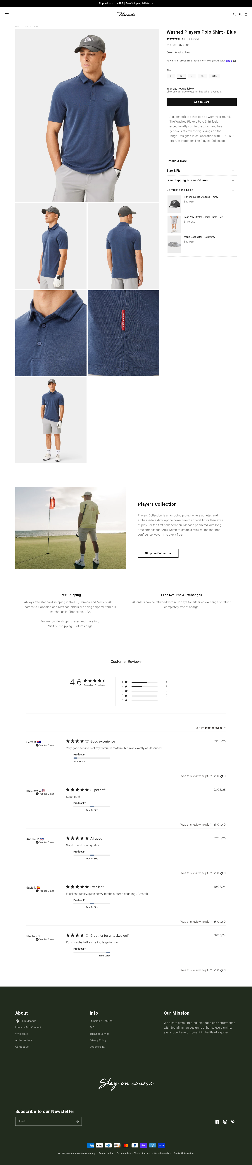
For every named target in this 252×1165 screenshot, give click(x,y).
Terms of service (142, 1153)
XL (204, 77)
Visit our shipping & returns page (70, 626)
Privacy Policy (98, 1040)
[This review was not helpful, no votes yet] (221, 776)
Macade (70, 1153)
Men (17, 26)
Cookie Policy (98, 1046)
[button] (7, 14)
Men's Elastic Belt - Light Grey (199, 237)
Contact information (184, 1153)
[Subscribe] (77, 1121)
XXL (214, 76)
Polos (35, 26)
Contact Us (22, 1046)
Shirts (25, 26)
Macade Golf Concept (28, 1027)
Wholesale (21, 1033)
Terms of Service (99, 1033)
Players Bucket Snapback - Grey (201, 196)
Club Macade (28, 1020)
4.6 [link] (183, 39)
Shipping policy (162, 1153)
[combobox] (211, 727)
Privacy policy (124, 1153)
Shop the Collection (158, 553)
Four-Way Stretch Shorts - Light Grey (203, 217)
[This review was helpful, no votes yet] (215, 776)
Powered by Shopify (85, 1153)
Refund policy (106, 1153)
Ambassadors (23, 1040)
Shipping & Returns (101, 1020)
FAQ (92, 1027)
